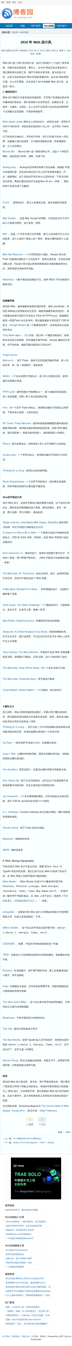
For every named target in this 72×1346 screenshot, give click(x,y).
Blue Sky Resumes (13, 254)
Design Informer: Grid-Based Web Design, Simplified (30, 522)
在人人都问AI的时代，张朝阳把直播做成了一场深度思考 (31, 1295)
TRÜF (6, 954)
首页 (3, 2)
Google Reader (18, 325)
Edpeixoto (8, 838)
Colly (5, 986)
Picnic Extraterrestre (13, 481)
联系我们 (16, 1336)
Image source (10, 354)
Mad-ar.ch (8, 360)
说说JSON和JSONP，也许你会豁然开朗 (24, 1226)
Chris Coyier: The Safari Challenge (21, 604)
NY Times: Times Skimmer (17, 423)
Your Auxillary (10, 769)
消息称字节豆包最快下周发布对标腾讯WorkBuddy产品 (30, 1291)
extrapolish (8, 911)
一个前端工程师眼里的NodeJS (19, 1238)
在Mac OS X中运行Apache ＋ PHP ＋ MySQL (33, 1142)
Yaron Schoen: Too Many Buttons (20, 652)
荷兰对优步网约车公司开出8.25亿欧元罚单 (25, 1278)
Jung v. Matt (9, 753)
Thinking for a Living (13, 470)
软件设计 (62, 25)
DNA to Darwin (10, 927)
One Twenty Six (11, 780)
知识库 (9, 25)
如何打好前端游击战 (15, 1254)
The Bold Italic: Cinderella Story (19, 678)
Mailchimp (8, 279)
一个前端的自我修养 (15, 1267)
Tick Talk (7, 1028)
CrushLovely (9, 454)
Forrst (6, 202)
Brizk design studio (13, 121)
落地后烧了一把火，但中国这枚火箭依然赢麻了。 (28, 1324)
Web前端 (49, 25)
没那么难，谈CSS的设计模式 (19, 1258)
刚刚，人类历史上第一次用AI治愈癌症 (23, 1307)
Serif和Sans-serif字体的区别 (18, 1234)
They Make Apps (12, 335)
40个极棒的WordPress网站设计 (27, 1138)
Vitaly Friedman (48, 1110)
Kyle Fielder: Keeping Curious (18, 620)
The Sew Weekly (11, 1039)
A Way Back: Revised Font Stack (20, 589)
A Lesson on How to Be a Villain (19, 532)
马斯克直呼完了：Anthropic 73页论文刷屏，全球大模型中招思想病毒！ (37, 1315)
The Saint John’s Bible (14, 1002)
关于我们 (6, 1336)
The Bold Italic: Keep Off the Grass (21, 667)
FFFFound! (9, 391)
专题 (22, 25)
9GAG (6, 376)
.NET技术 (36, 25)
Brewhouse (9, 1017)
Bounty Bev (9, 151)
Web (68, 1132)
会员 (20, 2)
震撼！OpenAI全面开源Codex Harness (23, 1319)
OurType (7, 742)
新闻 (9, 2)
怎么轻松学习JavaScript (16, 1250)
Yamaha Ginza (10, 827)
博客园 (43, 1336)
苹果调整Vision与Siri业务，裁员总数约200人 (26, 1283)
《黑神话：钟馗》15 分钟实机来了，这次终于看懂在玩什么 (32, 1311)
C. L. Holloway (10, 812)
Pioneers (7, 970)
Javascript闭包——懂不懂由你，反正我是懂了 (26, 1221)
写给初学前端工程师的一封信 (19, 1262)
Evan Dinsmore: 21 (13, 553)
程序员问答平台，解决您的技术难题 (22, 1210)
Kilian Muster (9, 881)
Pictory (6, 443)
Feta (5, 407)
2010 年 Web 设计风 (36, 42)
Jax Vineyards (10, 796)
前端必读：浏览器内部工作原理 (20, 1230)
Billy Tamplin (9, 218)
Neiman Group (10, 1060)
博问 (14, 2)
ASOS (6, 849)
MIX (5, 234)
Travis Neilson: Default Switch (18, 689)
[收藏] (38, 54)
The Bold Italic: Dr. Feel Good (18, 573)
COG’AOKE (9, 943)
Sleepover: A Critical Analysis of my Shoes (25, 631)
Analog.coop (9, 167)
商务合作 (26, 1336)
